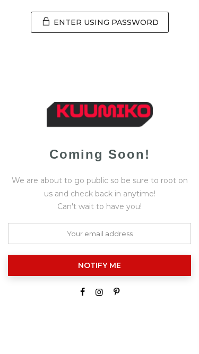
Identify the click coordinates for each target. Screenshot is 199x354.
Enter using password (105, 22)
